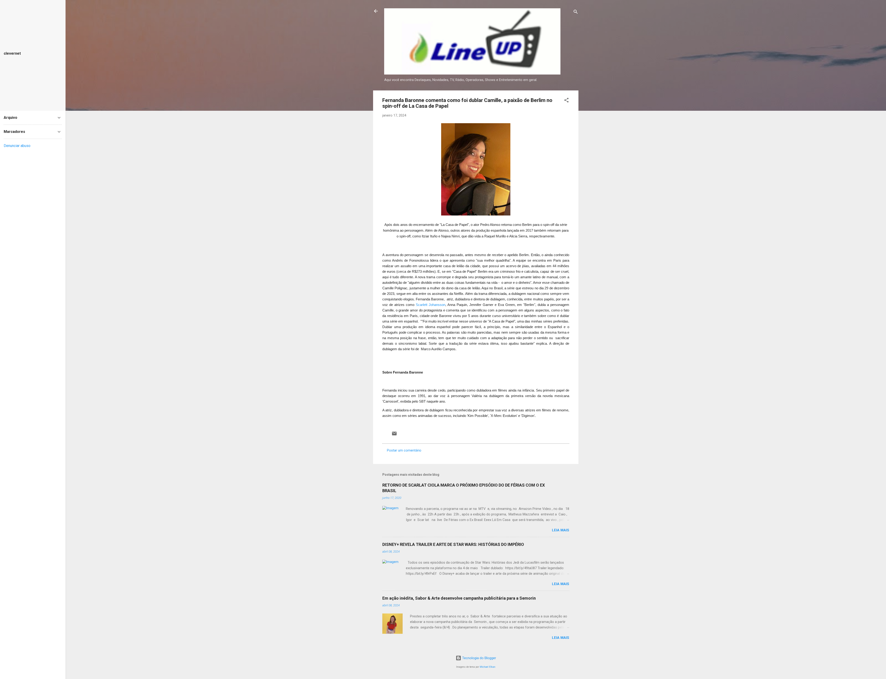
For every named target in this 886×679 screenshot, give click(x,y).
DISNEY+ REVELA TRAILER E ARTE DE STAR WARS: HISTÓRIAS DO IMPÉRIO (453, 544)
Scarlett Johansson (430, 305)
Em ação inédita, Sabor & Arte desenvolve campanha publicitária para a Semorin (459, 598)
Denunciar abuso (17, 146)
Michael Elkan (487, 666)
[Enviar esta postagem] (394, 435)
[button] (566, 101)
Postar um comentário (404, 450)
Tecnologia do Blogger (478, 658)
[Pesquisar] (575, 13)
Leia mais (560, 530)
